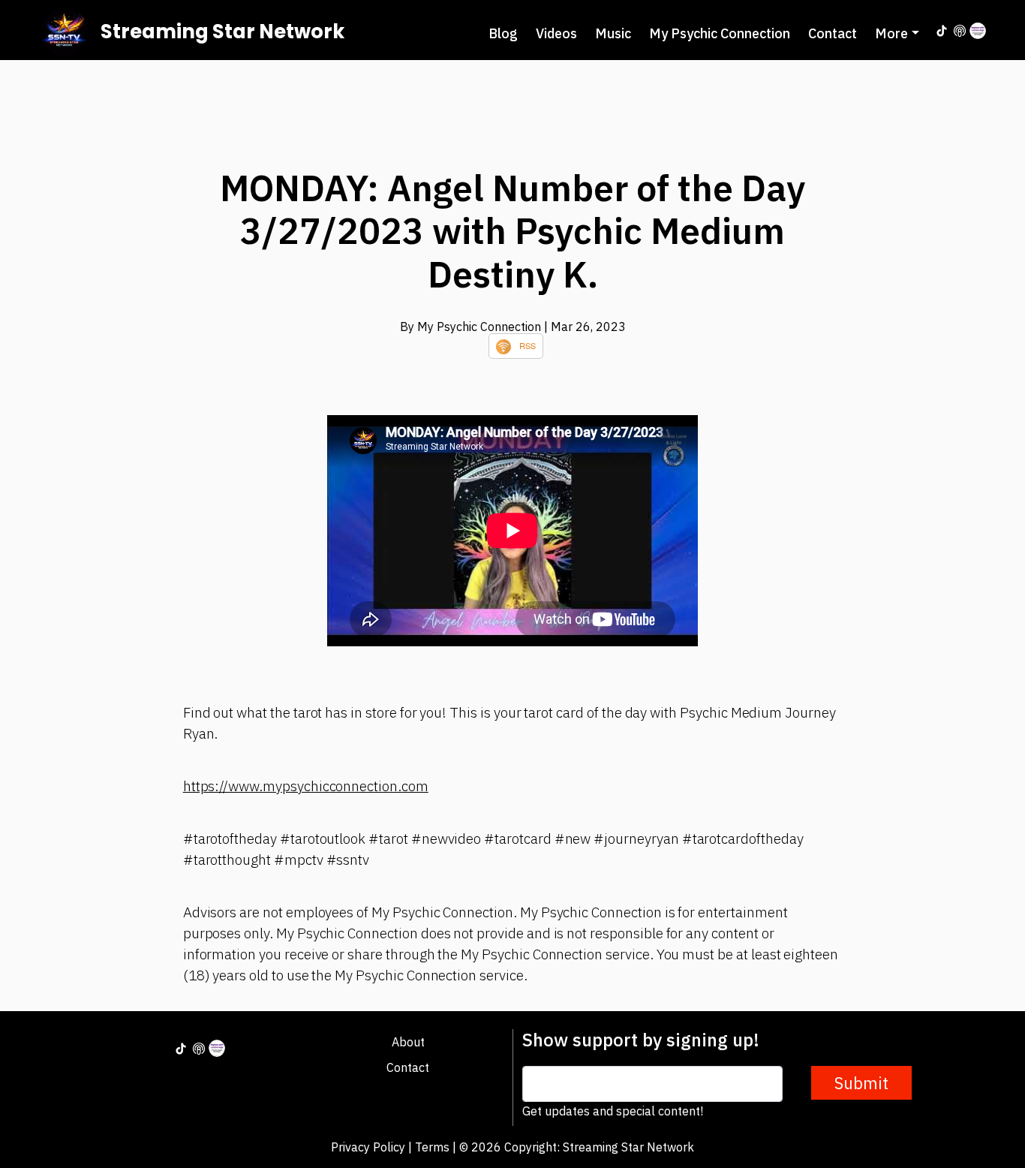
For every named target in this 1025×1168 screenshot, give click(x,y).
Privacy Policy (368, 1146)
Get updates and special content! (612, 1110)
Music (613, 33)
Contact (832, 33)
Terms (432, 1146)
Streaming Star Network (222, 31)
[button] (897, 33)
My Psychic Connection (719, 33)
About (408, 1041)
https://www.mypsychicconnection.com (305, 786)
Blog (503, 33)
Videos (556, 33)
